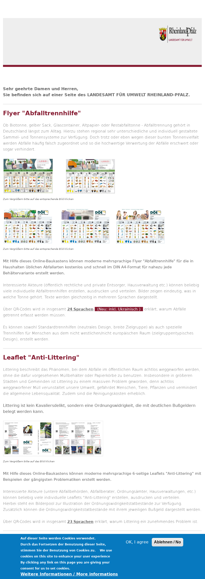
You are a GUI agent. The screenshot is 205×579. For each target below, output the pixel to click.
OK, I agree (137, 542)
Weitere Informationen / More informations (69, 574)
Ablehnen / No (167, 542)
